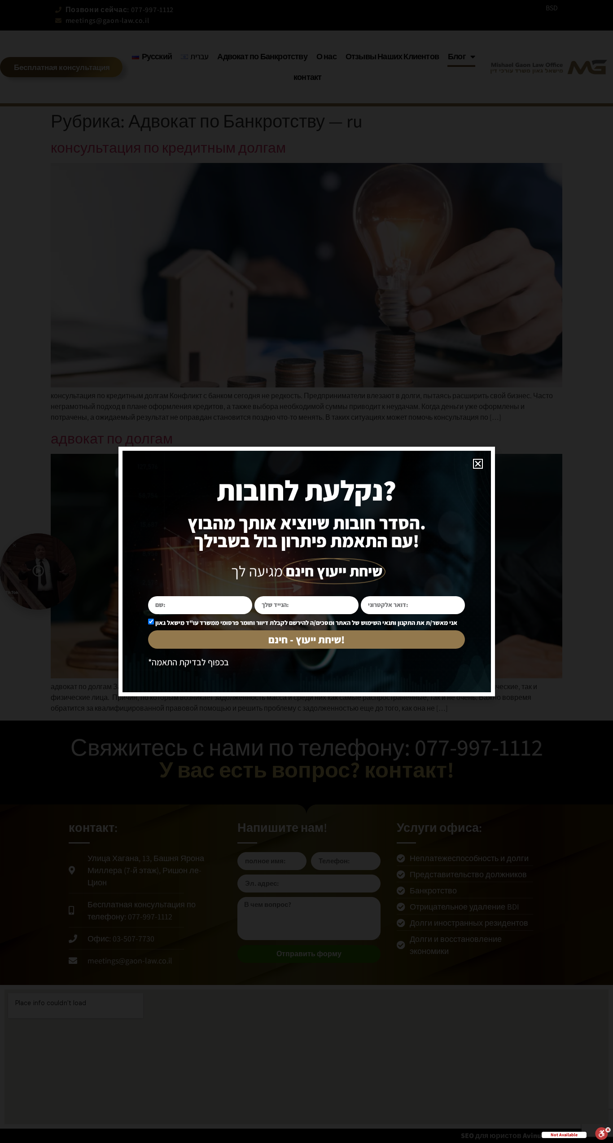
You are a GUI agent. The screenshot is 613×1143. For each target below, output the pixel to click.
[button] (478, 464)
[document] (306, 571)
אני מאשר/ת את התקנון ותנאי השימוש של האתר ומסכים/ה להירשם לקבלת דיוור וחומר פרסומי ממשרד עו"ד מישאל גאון (306, 623)
